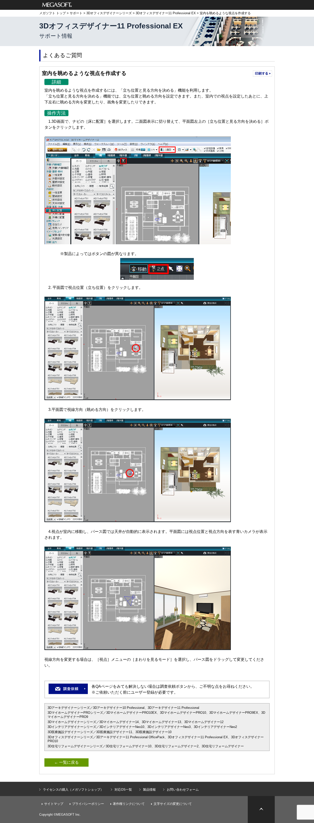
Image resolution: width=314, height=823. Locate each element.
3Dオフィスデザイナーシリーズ (109, 13)
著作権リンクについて (129, 804)
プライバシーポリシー (88, 804)
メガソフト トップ (52, 13)
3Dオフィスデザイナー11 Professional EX (166, 13)
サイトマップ (53, 804)
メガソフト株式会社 (57, 5)
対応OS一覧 (123, 789)
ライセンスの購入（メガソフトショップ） (73, 789)
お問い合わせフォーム (183, 789)
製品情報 (149, 789)
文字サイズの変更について (173, 804)
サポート (76, 13)
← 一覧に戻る (66, 762)
